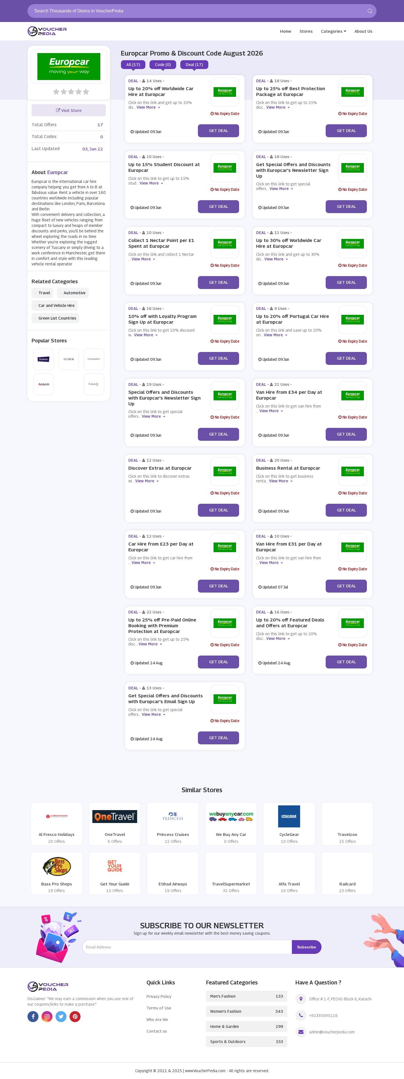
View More (146, 107)
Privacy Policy (158, 996)
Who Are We (157, 1019)
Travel (42, 293)
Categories (331, 31)
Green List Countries (55, 318)
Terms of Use (158, 1008)
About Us (363, 31)
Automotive (72, 293)
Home (285, 31)
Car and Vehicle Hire (54, 305)
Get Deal (218, 130)
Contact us (156, 1031)
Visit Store (71, 110)
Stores (306, 31)
